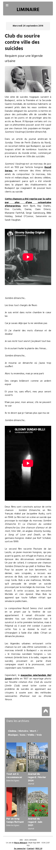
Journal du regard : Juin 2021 (35, 822)
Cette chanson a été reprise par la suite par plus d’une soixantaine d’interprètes (28, 202)
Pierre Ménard (20, 842)
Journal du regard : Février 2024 (37, 777)
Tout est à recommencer (14, 775)
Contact (30, 848)
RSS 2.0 (39, 848)
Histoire (23, 731)
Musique (13, 735)
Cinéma (12, 731)
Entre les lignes (12, 780)
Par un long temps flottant (15, 820)
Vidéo (31, 735)
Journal (31, 783)
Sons (22, 735)
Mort (33, 731)
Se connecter (20, 848)
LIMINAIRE (28, 10)
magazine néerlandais (28, 677)
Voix (39, 735)
